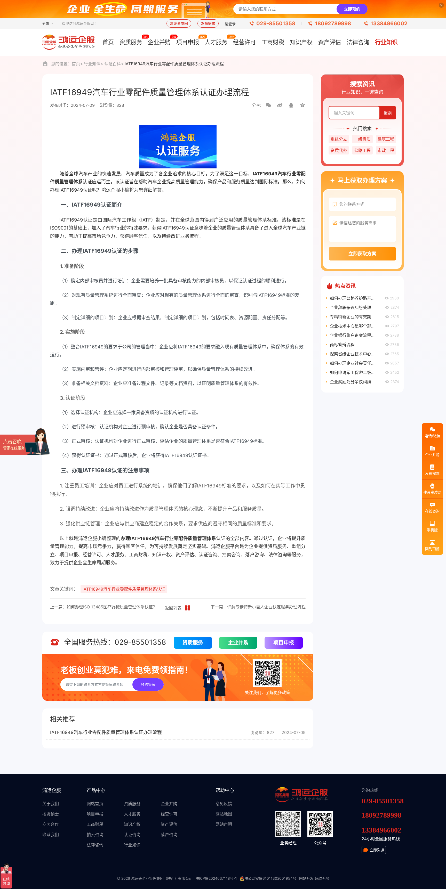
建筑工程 (386, 139)
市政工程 (386, 150)
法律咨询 (95, 844)
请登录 (230, 23)
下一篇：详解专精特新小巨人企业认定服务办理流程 (258, 606)
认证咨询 (132, 834)
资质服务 (192, 643)
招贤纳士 (50, 814)
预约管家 (148, 684)
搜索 (388, 112)
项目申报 (283, 643)
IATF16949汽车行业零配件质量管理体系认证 (124, 589)
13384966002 (389, 23)
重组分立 (339, 139)
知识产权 (132, 824)
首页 (76, 63)
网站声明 (224, 824)
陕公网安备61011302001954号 (270, 878)
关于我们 (50, 803)
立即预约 (352, 9)
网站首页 (95, 803)
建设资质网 (179, 23)
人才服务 (132, 814)
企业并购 (238, 643)
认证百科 (112, 63)
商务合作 (50, 824)
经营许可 (169, 814)
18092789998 (333, 23)
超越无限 (322, 878)
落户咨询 (169, 834)
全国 (46, 23)
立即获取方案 (362, 253)
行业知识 (92, 63)
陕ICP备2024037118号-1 (216, 878)
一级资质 (362, 139)
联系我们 (50, 834)
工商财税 (95, 824)
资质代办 (339, 150)
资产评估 (169, 824)
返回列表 (173, 607)
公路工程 (362, 150)
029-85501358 (275, 23)
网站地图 (224, 814)
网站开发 (306, 878)
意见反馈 (224, 803)
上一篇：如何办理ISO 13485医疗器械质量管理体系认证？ (103, 606)
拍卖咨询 (95, 834)
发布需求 (208, 23)
